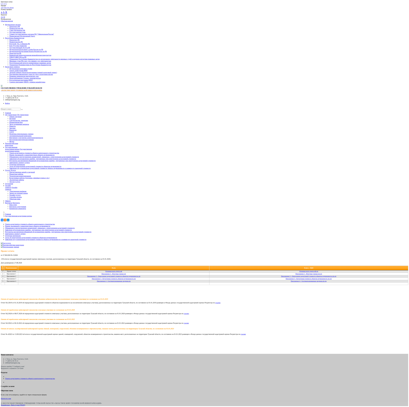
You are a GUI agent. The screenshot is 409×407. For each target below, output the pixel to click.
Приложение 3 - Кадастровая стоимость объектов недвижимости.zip (114, 279)
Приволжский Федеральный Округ (22, 36)
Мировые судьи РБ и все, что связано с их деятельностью (30, 61)
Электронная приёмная (17, 191)
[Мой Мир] (8, 220)
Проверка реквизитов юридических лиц (24, 76)
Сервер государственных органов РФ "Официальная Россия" (31, 34)
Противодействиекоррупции (11, 144)
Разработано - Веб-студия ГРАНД (13, 405)
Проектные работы (16, 174)
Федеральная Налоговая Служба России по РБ (26, 49)
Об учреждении (11, 115)
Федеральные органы (13, 25)
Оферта (8, 201)
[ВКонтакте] (2, 220)
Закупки (12, 128)
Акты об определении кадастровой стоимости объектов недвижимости (35, 166)
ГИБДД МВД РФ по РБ (17, 57)
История (12, 118)
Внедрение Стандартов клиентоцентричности (26, 138)
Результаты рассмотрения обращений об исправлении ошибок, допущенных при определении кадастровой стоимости (52, 161)
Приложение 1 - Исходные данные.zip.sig (308, 274)
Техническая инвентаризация (20, 176)
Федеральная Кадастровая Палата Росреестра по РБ (28, 51)
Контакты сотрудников (17, 207)
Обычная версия (7, 21)
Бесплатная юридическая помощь (21, 140)
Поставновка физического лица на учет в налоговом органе (31, 74)
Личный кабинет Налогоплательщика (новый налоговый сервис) (33, 72)
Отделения (9, 184)
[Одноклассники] (5, 220)
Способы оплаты (15, 197)
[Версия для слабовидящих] (2, 107)
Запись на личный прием (18, 193)
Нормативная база (16, 122)
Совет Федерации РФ (17, 30)
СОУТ (11, 132)
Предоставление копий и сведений (22, 172)
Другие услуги (14, 182)
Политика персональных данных (21, 134)
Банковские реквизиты (17, 208)
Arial (2, 7)
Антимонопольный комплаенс (20, 136)
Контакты (8, 203)
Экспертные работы (16, 180)
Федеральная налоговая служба (20, 69)
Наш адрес (13, 205)
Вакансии (13, 130)
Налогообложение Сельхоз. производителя (25, 78)
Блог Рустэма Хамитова (18, 46)
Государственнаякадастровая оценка (12, 148)
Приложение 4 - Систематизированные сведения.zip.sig (309, 281)
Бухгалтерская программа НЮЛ (21, 80)
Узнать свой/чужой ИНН (18, 70)
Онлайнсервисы (8, 186)
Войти (7, 103)
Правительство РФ (16, 28)
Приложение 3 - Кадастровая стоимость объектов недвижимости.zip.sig (309, 279)
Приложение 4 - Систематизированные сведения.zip (114, 281)
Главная (8, 113)
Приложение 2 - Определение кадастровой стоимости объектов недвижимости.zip (113, 276)
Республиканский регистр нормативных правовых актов (30, 63)
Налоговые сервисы (12, 67)
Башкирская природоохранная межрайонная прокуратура (30, 55)
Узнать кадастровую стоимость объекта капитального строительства (34, 153)
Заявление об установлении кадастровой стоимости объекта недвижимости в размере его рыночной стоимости (50, 168)
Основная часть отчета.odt (113, 271)
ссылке (217, 303)
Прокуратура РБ (15, 53)
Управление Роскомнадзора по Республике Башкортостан (30, 65)
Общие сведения (15, 117)
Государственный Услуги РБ (19, 48)
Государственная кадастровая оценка (18, 216)
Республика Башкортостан (14, 38)
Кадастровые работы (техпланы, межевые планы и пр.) (29, 178)
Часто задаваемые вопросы (19, 124)
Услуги (7, 170)
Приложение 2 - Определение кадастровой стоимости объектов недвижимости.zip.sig (308, 276)
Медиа (11, 141)
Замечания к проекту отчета (19, 163)
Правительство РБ (16, 42)
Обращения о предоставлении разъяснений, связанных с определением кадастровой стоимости (44, 157)
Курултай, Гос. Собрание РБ (19, 44)
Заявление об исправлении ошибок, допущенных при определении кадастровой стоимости (42, 159)
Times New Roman (9, 7)
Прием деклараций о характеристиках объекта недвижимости (32, 155)
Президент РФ (14, 26)
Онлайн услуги (15, 195)
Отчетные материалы (17, 164)
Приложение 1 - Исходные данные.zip (114, 274)
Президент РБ (14, 40)
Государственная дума (17, 32)
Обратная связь (14, 199)
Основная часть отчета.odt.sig (308, 271)
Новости (12, 126)
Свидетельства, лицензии (18, 120)
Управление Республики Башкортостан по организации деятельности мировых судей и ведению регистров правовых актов (54, 59)
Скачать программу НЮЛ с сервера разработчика (27, 82)
